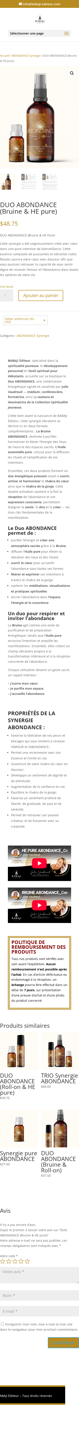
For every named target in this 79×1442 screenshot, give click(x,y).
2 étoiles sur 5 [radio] (8, 1261)
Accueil (4, 56)
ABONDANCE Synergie (25, 56)
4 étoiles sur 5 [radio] (21, 1261)
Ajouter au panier (40, 295)
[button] (72, 73)
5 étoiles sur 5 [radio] (27, 1261)
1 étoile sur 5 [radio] (2, 1261)
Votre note (9, 1256)
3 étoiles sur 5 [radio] (15, 1261)
